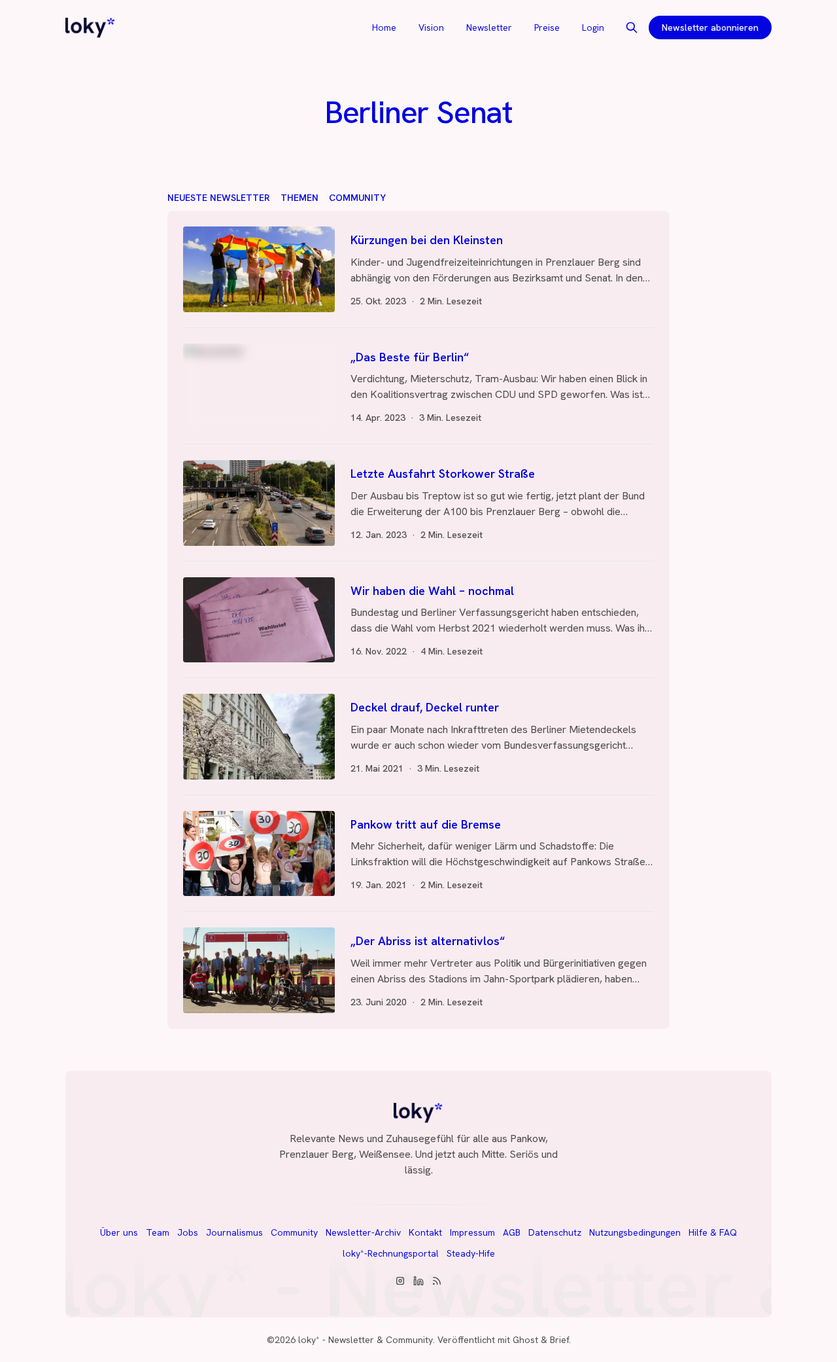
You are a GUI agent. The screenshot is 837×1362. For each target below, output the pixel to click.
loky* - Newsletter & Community (365, 1340)
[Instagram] (400, 1281)
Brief (559, 1340)
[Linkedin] (418, 1281)
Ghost (525, 1340)
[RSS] (437, 1281)
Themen (299, 198)
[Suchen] (631, 27)
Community (357, 198)
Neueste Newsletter (218, 198)
